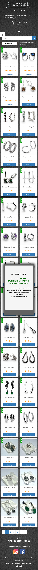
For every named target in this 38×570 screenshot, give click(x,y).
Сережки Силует (9, 397)
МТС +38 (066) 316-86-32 (19, 541)
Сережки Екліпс (9, 247)
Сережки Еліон (9, 487)
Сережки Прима (28, 67)
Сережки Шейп (9, 157)
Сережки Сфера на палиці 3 (9, 518)
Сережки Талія (28, 337)
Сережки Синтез (28, 397)
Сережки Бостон (9, 427)
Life (19, 538)
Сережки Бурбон (28, 487)
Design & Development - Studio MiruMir (19, 564)
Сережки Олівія (9, 367)
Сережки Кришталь (9, 127)
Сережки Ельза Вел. (28, 97)
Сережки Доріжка (28, 457)
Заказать (10, 74)
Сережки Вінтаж (28, 367)
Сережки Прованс (9, 97)
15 (21, 532)
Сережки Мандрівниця (9, 187)
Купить (28, 104)
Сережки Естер (28, 427)
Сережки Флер (28, 217)
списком (22, 45)
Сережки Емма (28, 157)
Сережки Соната (9, 337)
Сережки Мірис (28, 247)
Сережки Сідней (28, 127)
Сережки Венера (28, 187)
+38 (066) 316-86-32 (19, 11)
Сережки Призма (9, 217)
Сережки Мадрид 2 (28, 517)
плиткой (31, 42)
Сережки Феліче (9, 67)
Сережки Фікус (10, 457)
